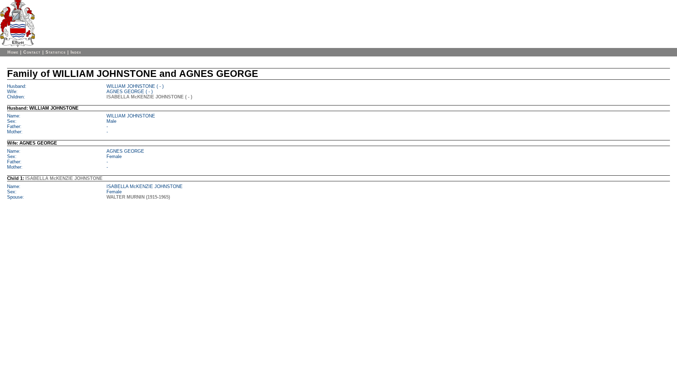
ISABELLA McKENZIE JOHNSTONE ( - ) (149, 96)
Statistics (55, 52)
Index (76, 52)
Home (12, 52)
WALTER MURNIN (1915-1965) (138, 197)
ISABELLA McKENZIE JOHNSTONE (64, 178)
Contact (32, 52)
